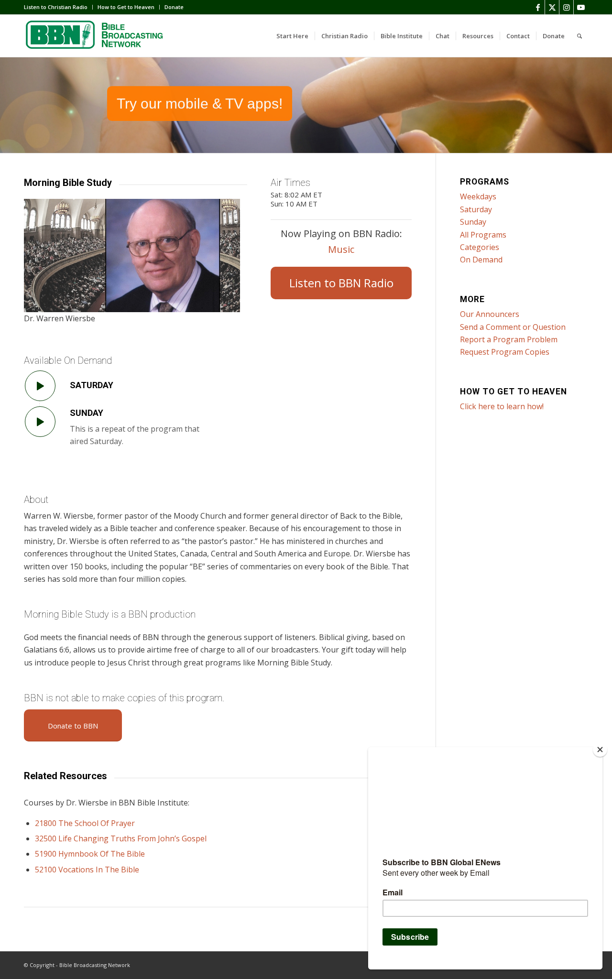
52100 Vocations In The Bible (87, 869)
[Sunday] (40, 421)
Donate (174, 7)
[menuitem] (58, 7)
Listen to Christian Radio (55, 7)
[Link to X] (552, 7)
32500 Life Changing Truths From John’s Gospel (121, 838)
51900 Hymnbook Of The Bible (90, 853)
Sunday (86, 413)
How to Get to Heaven (126, 7)
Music (341, 249)
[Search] (579, 36)
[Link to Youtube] (581, 7)
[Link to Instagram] (566, 7)
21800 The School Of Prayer (85, 823)
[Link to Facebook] (538, 7)
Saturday (91, 385)
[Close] (600, 749)
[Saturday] (40, 385)
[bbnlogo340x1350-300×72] (95, 36)
